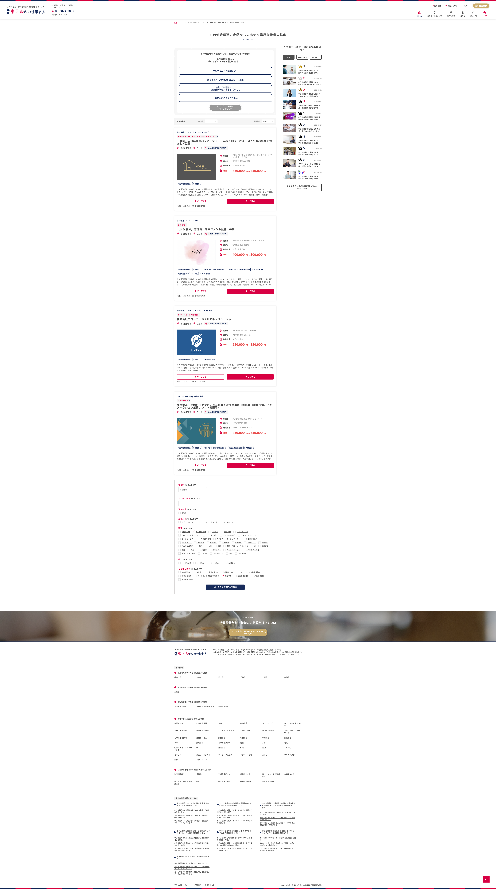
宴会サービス (187, 542)
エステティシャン (233, 550)
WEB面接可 (205, 274)
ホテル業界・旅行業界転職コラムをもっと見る (302, 187)
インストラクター (188, 553)
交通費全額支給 (236, 448)
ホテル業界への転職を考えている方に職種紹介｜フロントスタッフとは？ (192, 822)
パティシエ (251, 542)
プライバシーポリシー (182, 885)
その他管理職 (185, 148)
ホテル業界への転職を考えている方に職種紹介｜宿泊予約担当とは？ (192, 816)
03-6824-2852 (64, 11)
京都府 (286, 677)
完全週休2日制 (243, 576)
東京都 (199, 677)
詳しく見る (250, 201)
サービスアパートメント (208, 522)
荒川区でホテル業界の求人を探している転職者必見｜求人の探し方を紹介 (192, 873)
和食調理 (213, 542)
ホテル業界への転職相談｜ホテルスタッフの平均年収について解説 (234, 816)
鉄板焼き (238, 542)
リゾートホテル (187, 522)
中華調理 (225, 542)
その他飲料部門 (205, 539)
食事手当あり (258, 269)
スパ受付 (203, 550)
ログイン (467, 6)
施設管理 (265, 546)
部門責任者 (186, 531)
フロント (215, 531)
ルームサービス (187, 539)
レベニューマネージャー (191, 535)
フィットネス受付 (252, 550)
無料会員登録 (481, 6)
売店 (192, 550)
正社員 (199, 148)
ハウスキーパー (212, 535)
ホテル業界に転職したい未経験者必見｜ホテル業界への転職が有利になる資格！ (234, 844)
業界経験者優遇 (185, 184)
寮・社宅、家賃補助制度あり (215, 269)
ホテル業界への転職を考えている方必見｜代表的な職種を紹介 (192, 811)
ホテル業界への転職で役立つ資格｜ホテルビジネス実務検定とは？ (234, 849)
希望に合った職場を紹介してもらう (225, 108)
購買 (219, 546)
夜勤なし (197, 184)
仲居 (183, 550)
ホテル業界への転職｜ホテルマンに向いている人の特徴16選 (234, 822)
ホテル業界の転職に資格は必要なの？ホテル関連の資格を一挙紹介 (234, 839)
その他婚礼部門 (252, 539)
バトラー (204, 553)
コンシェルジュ (242, 531)
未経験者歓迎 (259, 576)
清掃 (231, 553)
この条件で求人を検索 (227, 587)
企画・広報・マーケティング (237, 546)
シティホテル (228, 522)
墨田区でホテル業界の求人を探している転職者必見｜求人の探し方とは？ (192, 867)
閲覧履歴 (437, 6)
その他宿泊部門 (229, 535)
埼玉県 (221, 677)
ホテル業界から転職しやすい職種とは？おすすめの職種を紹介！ (277, 819)
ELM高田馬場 (183, 400)
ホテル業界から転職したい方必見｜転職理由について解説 (277, 813)
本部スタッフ (243, 553)
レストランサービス (248, 535)
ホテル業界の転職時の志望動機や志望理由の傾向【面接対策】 (192, 839)
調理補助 (265, 542)
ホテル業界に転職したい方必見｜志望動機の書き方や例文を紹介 (192, 844)
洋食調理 (200, 542)
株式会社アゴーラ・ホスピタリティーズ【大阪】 (197, 136)
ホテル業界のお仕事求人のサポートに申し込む (248, 633)
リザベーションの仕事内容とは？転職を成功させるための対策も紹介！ (277, 849)
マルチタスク (218, 553)
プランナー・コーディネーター (228, 539)
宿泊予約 (227, 531)
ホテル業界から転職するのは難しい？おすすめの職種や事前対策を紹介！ (277, 824)
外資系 (195, 274)
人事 (210, 546)
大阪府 (265, 677)
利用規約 (198, 885)
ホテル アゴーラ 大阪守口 (188, 315)
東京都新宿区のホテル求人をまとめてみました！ (192, 863)
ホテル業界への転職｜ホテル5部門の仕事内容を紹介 (278, 839)
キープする (202, 201)
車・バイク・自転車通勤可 (240, 269)
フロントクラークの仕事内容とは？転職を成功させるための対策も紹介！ (277, 844)
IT (255, 546)
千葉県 (243, 677)
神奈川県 (177, 677)
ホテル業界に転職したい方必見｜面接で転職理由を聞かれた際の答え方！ (192, 849)
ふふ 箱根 (181, 225)
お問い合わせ (453, 6)
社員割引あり (184, 274)
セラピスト (216, 550)
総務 (201, 546)
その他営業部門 (187, 546)
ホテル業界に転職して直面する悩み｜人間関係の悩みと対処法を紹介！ (234, 811)
